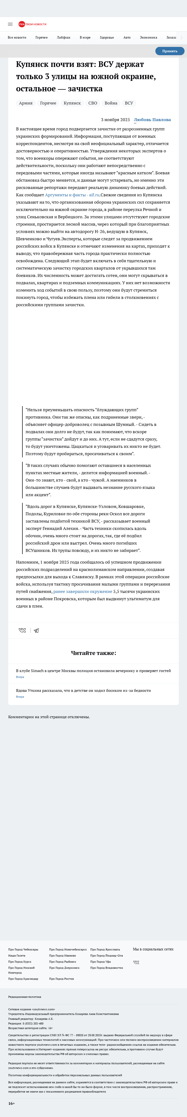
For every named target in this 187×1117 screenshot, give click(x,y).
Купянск (72, 103)
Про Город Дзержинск (64, 967)
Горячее (42, 37)
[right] (181, 38)
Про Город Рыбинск (62, 961)
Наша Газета (16, 955)
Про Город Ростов (61, 978)
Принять (170, 51)
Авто (127, 37)
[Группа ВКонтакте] (136, 962)
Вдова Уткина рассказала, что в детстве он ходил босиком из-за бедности (83, 693)
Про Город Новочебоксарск (68, 949)
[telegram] (38, 630)
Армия (26, 103)
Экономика (148, 37)
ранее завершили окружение (82, 591)
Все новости (17, 37)
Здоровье (107, 37)
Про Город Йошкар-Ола (106, 955)
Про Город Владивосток (106, 967)
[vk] (23, 630)
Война (111, 103)
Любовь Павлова (152, 119)
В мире (85, 37)
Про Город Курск (19, 961)
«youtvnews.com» (43, 1009)
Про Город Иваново (62, 955)
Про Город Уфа (100, 961)
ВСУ (129, 103)
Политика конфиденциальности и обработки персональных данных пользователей (65, 1075)
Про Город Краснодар (23, 978)
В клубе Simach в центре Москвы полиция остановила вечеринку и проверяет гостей (93, 673)
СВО (92, 103)
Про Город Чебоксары (23, 949)
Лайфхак (64, 37)
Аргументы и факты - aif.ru (72, 195)
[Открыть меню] (10, 24)
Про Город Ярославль (105, 949)
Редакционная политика (24, 997)
